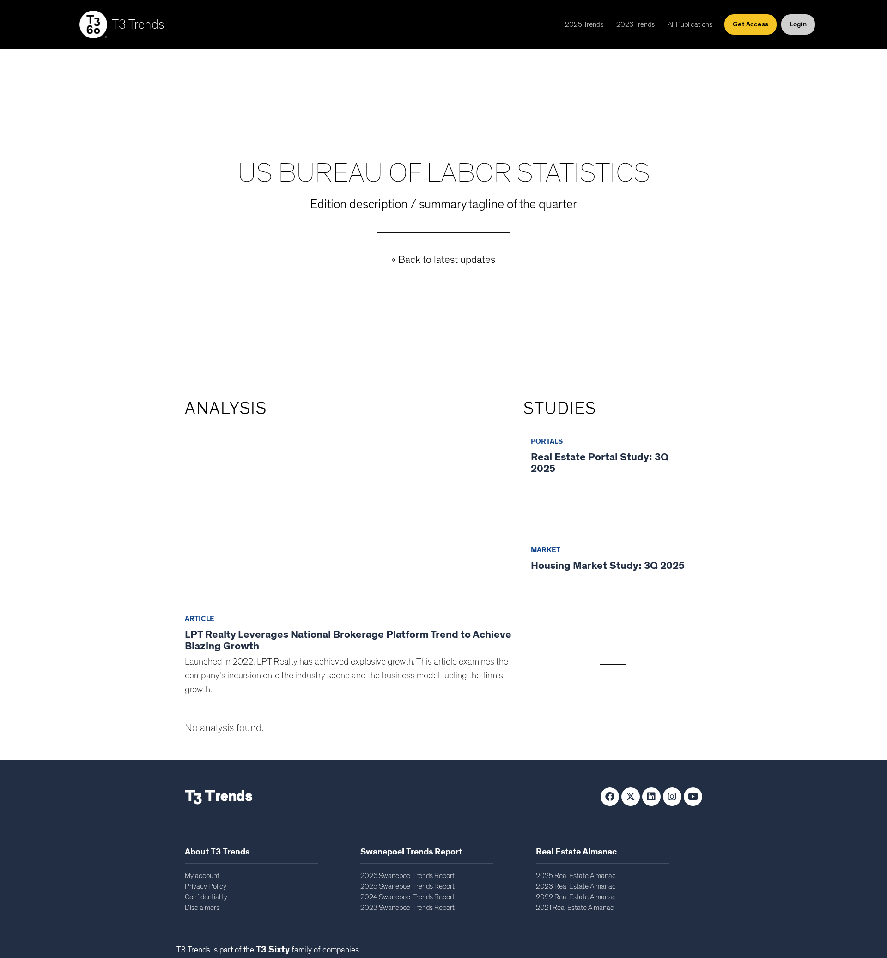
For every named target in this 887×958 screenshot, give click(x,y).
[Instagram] (672, 796)
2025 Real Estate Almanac (576, 875)
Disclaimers (202, 907)
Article (199, 618)
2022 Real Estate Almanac (576, 897)
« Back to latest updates (443, 260)
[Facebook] (610, 796)
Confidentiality (206, 897)
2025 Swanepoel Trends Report (407, 886)
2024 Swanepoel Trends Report (407, 897)
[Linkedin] (651, 796)
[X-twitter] (630, 796)
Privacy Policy (205, 886)
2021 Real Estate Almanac (575, 907)
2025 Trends (584, 24)
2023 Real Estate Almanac (576, 886)
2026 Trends (635, 24)
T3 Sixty (273, 949)
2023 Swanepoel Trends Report (407, 907)
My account (202, 875)
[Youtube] (693, 796)
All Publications (690, 24)
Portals (547, 441)
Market (545, 550)
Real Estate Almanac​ (576, 852)
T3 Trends (138, 24)
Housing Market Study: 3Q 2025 (608, 566)
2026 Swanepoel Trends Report (407, 875)
